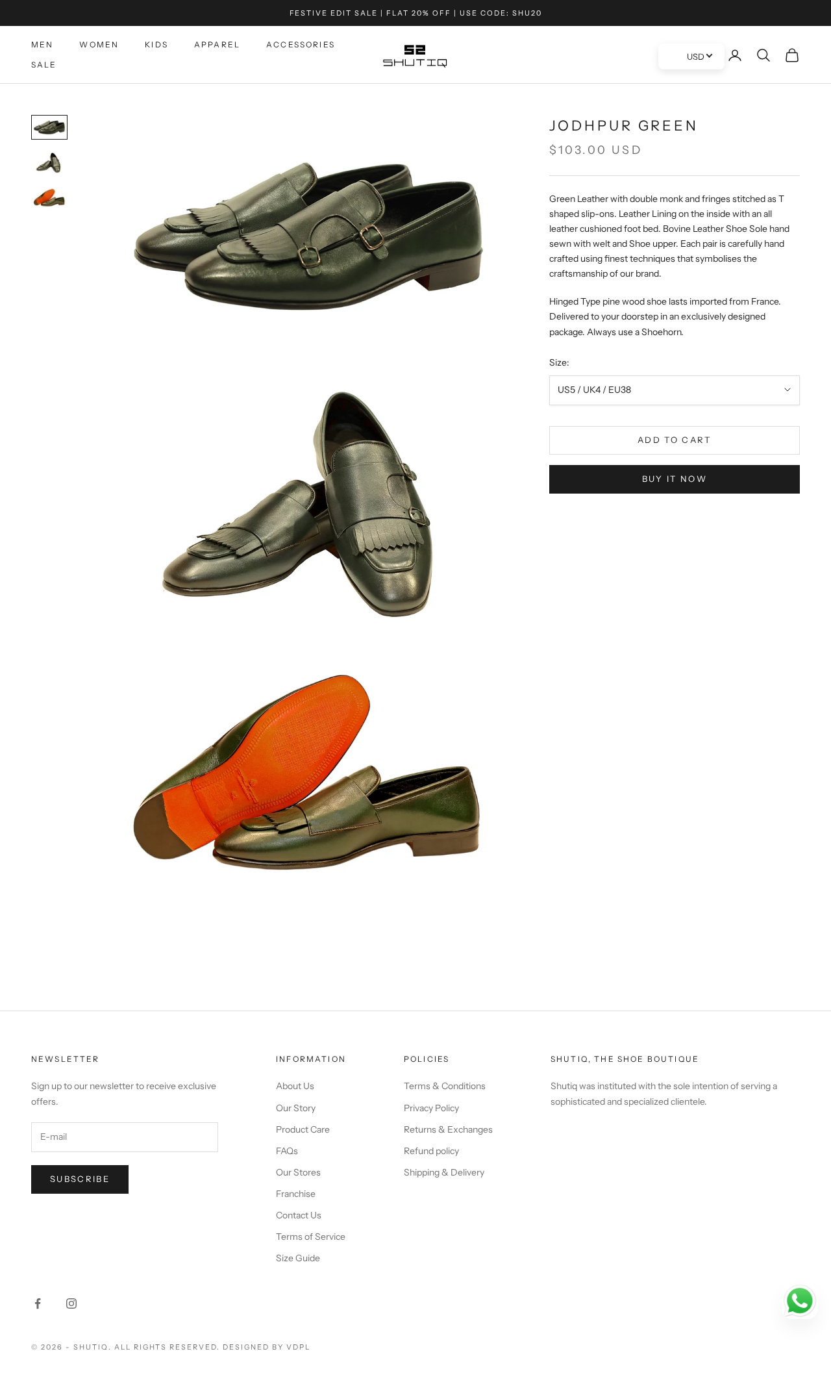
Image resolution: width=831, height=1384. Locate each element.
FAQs (287, 1151)
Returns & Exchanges (448, 1129)
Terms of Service (310, 1236)
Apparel (217, 44)
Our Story (296, 1108)
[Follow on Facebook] (37, 1303)
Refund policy (431, 1151)
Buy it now (674, 478)
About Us (295, 1086)
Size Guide (298, 1258)
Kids (156, 44)
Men (42, 44)
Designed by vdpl (266, 1347)
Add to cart (675, 439)
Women (99, 44)
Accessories (300, 44)
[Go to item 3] (49, 199)
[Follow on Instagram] (71, 1303)
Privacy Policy (431, 1108)
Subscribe (80, 1179)
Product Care (303, 1129)
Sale (44, 64)
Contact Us (298, 1215)
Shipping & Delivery (444, 1172)
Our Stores (298, 1172)
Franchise (296, 1194)
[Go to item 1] (49, 127)
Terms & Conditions (445, 1086)
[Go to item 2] (49, 162)
